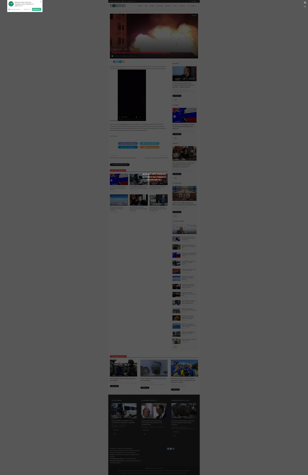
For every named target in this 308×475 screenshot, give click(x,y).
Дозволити (36, 9)
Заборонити (27, 9)
